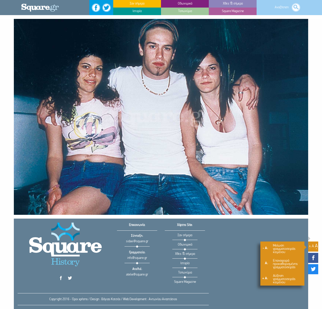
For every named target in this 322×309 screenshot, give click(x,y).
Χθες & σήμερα (185, 254)
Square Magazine (185, 282)
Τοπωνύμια (185, 272)
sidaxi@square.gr (137, 241)
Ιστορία (184, 263)
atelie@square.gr (137, 274)
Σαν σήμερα (185, 235)
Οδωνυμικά (185, 244)
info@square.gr (137, 258)
